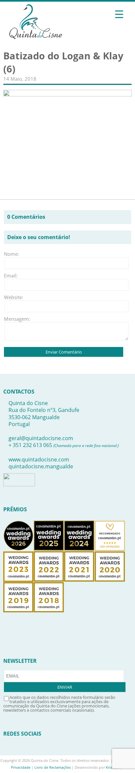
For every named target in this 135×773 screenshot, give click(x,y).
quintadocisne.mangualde (41, 466)
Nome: (11, 254)
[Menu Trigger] (119, 14)
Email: (11, 275)
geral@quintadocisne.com (41, 438)
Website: (13, 297)
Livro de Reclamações (52, 767)
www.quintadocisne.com (39, 459)
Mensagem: (14, 318)
